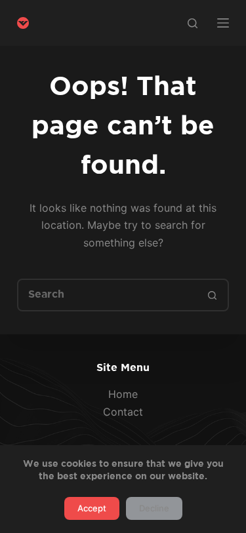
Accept (91, 508)
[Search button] (212, 295)
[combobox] (107, 295)
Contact (123, 411)
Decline (154, 508)
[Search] (192, 23)
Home (123, 394)
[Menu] (223, 23)
